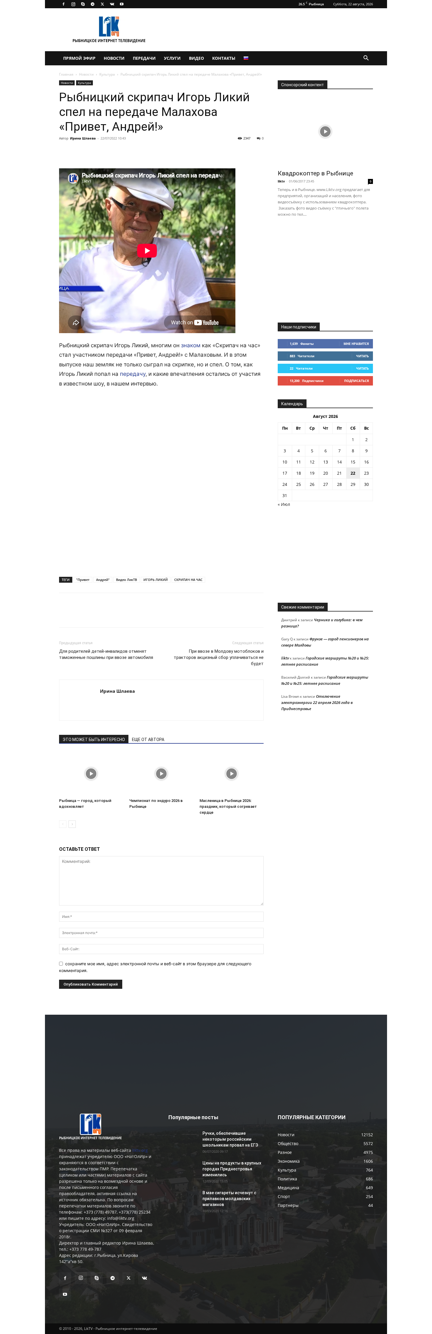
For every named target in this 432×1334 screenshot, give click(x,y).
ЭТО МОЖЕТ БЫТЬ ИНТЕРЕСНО (94, 739)
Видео (196, 58)
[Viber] (119, 151)
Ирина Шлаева (83, 138)
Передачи (144, 58)
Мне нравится (356, 343)
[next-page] (72, 824)
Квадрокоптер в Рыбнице (315, 173)
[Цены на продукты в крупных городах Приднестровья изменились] (183, 1170)
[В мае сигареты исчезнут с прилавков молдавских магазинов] (183, 1200)
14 (339, 462)
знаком (190, 345)
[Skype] (82, 4)
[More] (146, 151)
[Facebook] (63, 4)
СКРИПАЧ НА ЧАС (188, 579)
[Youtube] (121, 4)
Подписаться (356, 380)
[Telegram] (92, 4)
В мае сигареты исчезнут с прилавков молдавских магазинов (229, 1198)
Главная (66, 74)
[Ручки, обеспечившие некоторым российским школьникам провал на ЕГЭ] (183, 1140)
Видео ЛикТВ (126, 579)
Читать (362, 356)
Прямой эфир (79, 58)
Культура (107, 74)
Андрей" (103, 579)
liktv (281, 181)
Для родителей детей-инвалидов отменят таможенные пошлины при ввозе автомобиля (106, 654)
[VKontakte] (112, 4)
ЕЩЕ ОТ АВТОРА (148, 739)
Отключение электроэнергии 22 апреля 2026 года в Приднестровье (317, 702)
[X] (102, 4)
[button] (366, 59)
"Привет (83, 579)
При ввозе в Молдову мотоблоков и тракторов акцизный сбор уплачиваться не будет (219, 657)
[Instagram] (73, 4)
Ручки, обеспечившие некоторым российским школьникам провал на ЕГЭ (230, 1139)
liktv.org (140, 1150)
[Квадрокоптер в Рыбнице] (325, 131)
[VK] (78, 151)
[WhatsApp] (132, 151)
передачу (132, 374)
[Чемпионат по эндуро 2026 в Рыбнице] (161, 774)
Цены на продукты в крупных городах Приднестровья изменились (231, 1169)
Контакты (223, 58)
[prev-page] (62, 824)
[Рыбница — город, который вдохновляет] (91, 774)
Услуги (172, 58)
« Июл (284, 504)
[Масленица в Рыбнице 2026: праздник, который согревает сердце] (232, 774)
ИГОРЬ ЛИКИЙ (155, 579)
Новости (114, 58)
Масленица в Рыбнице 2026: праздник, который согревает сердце (228, 806)
